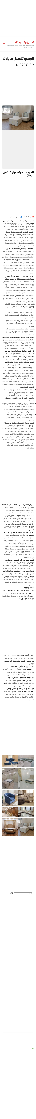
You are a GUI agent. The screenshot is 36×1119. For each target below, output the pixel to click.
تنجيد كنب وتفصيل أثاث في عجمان (18, 174)
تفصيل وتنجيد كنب (24, 42)
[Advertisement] (18, 18)
